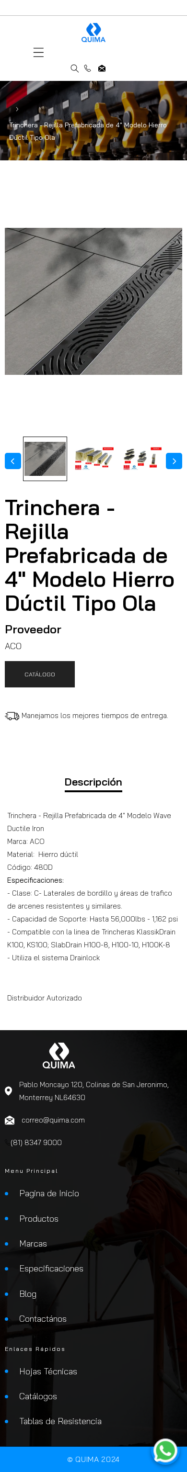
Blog (27, 1293)
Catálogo (39, 674)
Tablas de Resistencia (60, 1421)
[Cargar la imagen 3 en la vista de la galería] (142, 459)
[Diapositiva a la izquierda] (13, 461)
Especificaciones (51, 1268)
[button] (38, 52)
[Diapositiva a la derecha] (174, 461)
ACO (13, 646)
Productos (38, 1218)
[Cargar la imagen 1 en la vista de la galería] (45, 459)
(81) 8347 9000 (87, 68)
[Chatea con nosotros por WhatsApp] (165, 1450)
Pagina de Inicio (49, 1193)
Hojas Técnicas (48, 1371)
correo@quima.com (101, 68)
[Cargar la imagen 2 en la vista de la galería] (93, 459)
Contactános (43, 1318)
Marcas (33, 1243)
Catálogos (38, 1396)
